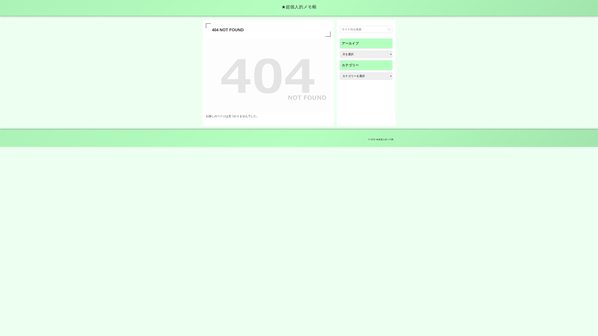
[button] (389, 29)
